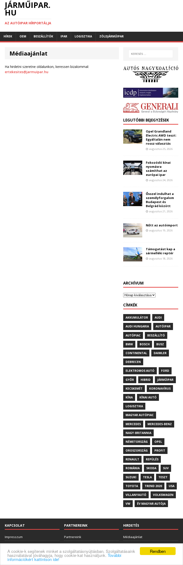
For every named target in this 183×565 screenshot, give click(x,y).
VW (128, 504)
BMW (129, 344)
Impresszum (14, 537)
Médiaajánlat (132, 537)
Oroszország (137, 450)
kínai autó (148, 397)
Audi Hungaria (137, 326)
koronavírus (160, 389)
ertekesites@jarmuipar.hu (26, 72)
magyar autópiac (140, 415)
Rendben (158, 551)
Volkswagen (163, 495)
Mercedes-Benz (159, 424)
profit (159, 450)
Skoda (151, 468)
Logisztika (83, 36)
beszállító (156, 335)
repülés (152, 459)
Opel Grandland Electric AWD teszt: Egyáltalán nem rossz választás (161, 137)
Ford (165, 371)
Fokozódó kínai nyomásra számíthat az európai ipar (158, 168)
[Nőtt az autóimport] (132, 234)
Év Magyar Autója (151, 504)
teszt (163, 477)
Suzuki (131, 477)
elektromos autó (140, 371)
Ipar (64, 36)
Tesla (147, 477)
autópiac (133, 335)
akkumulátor (137, 318)
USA (171, 486)
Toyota (132, 486)
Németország (137, 442)
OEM (23, 36)
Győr (130, 380)
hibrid (146, 380)
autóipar (163, 326)
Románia (133, 468)
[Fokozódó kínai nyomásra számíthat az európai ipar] (132, 172)
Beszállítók (43, 36)
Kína (129, 397)
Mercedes (133, 424)
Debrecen (133, 362)
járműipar (165, 380)
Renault (132, 459)
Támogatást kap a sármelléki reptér (160, 251)
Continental (136, 353)
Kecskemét (134, 389)
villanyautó (136, 495)
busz (160, 344)
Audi (158, 318)
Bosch (145, 344)
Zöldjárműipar (111, 36)
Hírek (8, 36)
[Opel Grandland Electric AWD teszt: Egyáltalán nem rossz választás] (132, 141)
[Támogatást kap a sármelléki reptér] (132, 258)
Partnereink (72, 537)
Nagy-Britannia (138, 433)
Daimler (160, 353)
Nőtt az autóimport (162, 225)
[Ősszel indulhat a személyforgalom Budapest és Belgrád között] (132, 203)
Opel (158, 442)
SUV (166, 468)
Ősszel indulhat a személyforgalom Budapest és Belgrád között (160, 200)
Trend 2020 (153, 486)
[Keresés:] (150, 54)
